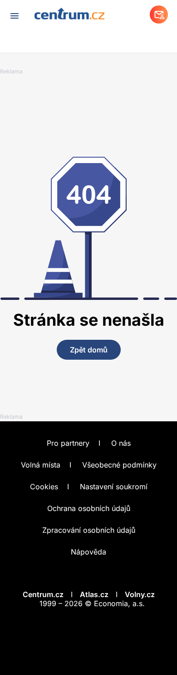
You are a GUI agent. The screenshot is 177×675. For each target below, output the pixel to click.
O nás (121, 443)
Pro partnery (68, 443)
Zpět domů (89, 349)
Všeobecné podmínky (119, 464)
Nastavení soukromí (114, 486)
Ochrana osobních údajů (88, 508)
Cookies (44, 486)
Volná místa (40, 464)
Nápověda (88, 551)
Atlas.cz (94, 594)
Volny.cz (140, 594)
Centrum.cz (43, 594)
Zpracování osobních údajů (88, 530)
